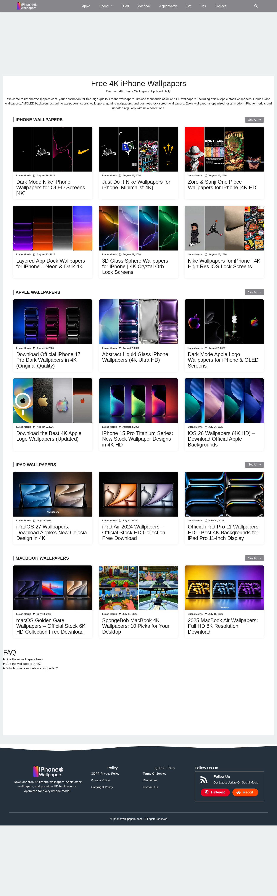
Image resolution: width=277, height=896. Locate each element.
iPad (125, 6)
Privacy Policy (100, 780)
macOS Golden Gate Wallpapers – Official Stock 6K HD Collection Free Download (50, 626)
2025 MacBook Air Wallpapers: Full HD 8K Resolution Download (223, 626)
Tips (203, 6)
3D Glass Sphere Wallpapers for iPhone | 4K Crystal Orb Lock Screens (135, 266)
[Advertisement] (133, 44)
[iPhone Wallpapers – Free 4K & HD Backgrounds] (26, 6)
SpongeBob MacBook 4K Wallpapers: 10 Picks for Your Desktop (135, 626)
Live (189, 6)
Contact (220, 6)
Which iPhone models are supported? (32, 668)
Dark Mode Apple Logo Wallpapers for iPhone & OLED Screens (223, 360)
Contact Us (150, 787)
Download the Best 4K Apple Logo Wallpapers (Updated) (48, 436)
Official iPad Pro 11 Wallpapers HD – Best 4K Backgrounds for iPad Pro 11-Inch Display (223, 532)
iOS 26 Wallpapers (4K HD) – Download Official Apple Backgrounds (221, 439)
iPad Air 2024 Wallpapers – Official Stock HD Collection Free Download (133, 532)
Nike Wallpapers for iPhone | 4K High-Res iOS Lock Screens (224, 263)
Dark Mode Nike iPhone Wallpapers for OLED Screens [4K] (50, 187)
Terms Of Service (154, 773)
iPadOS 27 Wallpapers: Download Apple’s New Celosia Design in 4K (51, 532)
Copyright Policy (102, 787)
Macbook (144, 6)
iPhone (103, 6)
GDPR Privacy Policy (105, 773)
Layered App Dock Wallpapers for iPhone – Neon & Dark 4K (50, 263)
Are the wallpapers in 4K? (24, 663)
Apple (86, 6)
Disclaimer (150, 780)
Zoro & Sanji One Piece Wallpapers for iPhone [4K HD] (223, 184)
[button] (256, 6)
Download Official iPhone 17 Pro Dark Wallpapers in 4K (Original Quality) (48, 360)
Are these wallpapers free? (24, 659)
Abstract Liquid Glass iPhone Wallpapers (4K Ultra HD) (135, 357)
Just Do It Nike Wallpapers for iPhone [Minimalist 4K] (136, 184)
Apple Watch (168, 6)
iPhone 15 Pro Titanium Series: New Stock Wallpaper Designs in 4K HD (137, 439)
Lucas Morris (23, 175)
